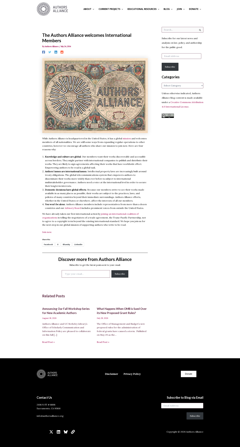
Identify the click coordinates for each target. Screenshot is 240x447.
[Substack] (73, 432)
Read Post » (48, 342)
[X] (51, 432)
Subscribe (120, 273)
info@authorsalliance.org (50, 416)
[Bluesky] (66, 432)
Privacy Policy (132, 373)
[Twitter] (49, 51)
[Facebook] (43, 51)
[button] (92, 9)
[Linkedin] (55, 51)
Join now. (47, 232)
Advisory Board (73, 208)
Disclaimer (111, 373)
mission (127, 138)
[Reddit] (62, 51)
